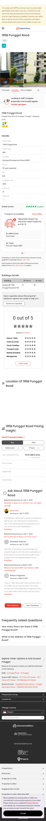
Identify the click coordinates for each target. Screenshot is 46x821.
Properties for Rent (9, 784)
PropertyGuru (7, 768)
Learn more (26, 260)
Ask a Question (13, 605)
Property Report (23, 752)
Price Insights (26, 90)
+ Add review (23, 363)
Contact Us (6, 699)
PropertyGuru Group (10, 694)
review (27, 333)
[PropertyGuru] (23, 28)
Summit (23, 743)
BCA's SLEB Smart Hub (18, 265)
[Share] (4, 46)
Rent (33, 442)
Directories (6, 773)
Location (15, 90)
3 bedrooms (10, 448)
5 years (32, 448)
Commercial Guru (23, 725)
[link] (23, 101)
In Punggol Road (13, 673)
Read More (8, 529)
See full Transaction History (13, 437)
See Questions (32, 605)
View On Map (37, 214)
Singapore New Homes (10, 789)
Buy (12, 442)
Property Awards (23, 733)
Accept (23, 813)
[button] (22, 253)
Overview (6, 90)
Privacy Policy (31, 803)
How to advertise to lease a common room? (20, 537)
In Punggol (25, 673)
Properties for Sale (9, 779)
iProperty (23, 759)
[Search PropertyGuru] (42, 718)
